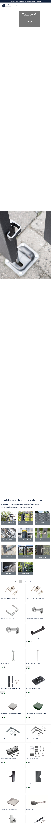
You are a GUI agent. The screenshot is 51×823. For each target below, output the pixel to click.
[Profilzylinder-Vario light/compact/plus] (13, 591)
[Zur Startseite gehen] (6, 5)
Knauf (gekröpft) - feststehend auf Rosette (10, 638)
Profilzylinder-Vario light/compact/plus (9, 598)
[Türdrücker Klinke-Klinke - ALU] (13, 610)
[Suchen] (46, 6)
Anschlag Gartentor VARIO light (33, 638)
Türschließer (25, 556)
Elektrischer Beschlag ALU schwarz (8, 784)
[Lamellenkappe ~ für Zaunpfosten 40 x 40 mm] (13, 706)
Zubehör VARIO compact (25, 522)
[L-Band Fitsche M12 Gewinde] (13, 731)
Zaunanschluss (25, 573)
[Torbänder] (42, 533)
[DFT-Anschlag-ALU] (13, 656)
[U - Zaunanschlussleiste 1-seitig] (38, 656)
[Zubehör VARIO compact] (25, 516)
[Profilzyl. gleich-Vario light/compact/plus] (38, 591)
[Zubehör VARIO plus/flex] (42, 516)
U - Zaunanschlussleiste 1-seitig (33, 663)
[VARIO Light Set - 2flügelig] (38, 751)
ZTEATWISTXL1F (30, 809)
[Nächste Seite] (30, 581)
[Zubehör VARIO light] (8, 516)
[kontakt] (42, 6)
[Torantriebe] (8, 567)
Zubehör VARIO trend (8, 539)
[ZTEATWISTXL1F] (38, 801)
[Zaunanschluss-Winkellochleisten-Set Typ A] (13, 681)
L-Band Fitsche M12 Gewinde (7, 738)
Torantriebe (9, 573)
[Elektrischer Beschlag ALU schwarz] (13, 776)
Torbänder (42, 539)
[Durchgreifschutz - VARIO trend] (38, 776)
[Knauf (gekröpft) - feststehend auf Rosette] (13, 630)
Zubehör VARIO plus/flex (42, 522)
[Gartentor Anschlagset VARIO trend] (13, 751)
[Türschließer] (25, 550)
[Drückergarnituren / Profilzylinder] (42, 550)
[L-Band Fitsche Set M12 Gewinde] (38, 731)
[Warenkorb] (49, 6)
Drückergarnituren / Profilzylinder (42, 556)
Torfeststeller (8, 556)
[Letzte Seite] (33, 581)
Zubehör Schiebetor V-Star (25, 539)
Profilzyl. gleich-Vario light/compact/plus (35, 598)
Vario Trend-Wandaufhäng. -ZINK (33, 688)
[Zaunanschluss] (25, 567)
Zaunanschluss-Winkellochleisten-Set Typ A (10, 688)
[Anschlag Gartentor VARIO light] (38, 630)
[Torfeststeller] (8, 550)
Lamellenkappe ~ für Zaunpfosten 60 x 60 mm (36, 713)
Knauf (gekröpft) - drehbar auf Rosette (34, 618)
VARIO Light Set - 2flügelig (32, 758)
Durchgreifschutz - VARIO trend (33, 784)
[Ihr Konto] (44, 6)
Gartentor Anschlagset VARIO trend (8, 758)
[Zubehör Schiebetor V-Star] (25, 533)
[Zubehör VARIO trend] (8, 533)
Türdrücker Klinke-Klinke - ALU (7, 618)
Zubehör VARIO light (8, 522)
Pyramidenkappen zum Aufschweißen (9, 809)
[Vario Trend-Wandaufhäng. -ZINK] (38, 681)
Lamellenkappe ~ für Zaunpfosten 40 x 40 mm (11, 713)
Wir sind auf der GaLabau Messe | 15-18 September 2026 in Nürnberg (25, 1)
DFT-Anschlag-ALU (5, 663)
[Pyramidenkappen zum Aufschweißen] (13, 801)
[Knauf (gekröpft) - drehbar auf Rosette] (38, 610)
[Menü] (16, 5)
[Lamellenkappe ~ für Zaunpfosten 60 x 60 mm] (38, 706)
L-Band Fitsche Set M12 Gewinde (33, 738)
